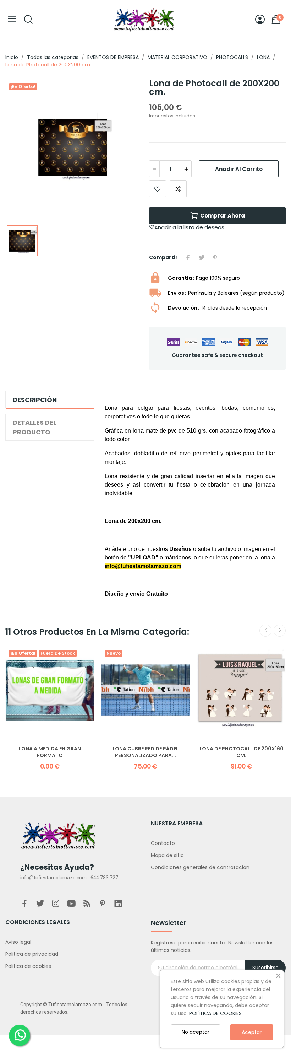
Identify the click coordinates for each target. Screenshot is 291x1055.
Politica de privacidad (31, 954)
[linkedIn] (118, 904)
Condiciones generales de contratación (200, 867)
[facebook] (24, 904)
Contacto (163, 843)
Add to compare (178, 188)
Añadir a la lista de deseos (157, 188)
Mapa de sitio (167, 855)
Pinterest (215, 257)
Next (280, 631)
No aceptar (195, 1031)
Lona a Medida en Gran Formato (50, 752)
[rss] (87, 904)
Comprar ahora (222, 215)
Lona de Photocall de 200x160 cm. (241, 752)
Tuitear (201, 257)
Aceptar (252, 1032)
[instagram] (55, 904)
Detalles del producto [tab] (34, 427)
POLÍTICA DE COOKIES (215, 1013)
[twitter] (40, 904)
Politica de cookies (28, 966)
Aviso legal (18, 942)
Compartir (188, 257)
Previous (265, 631)
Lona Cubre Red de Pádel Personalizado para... (145, 752)
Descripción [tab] (35, 399)
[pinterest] (102, 904)
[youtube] (71, 904)
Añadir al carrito (239, 169)
